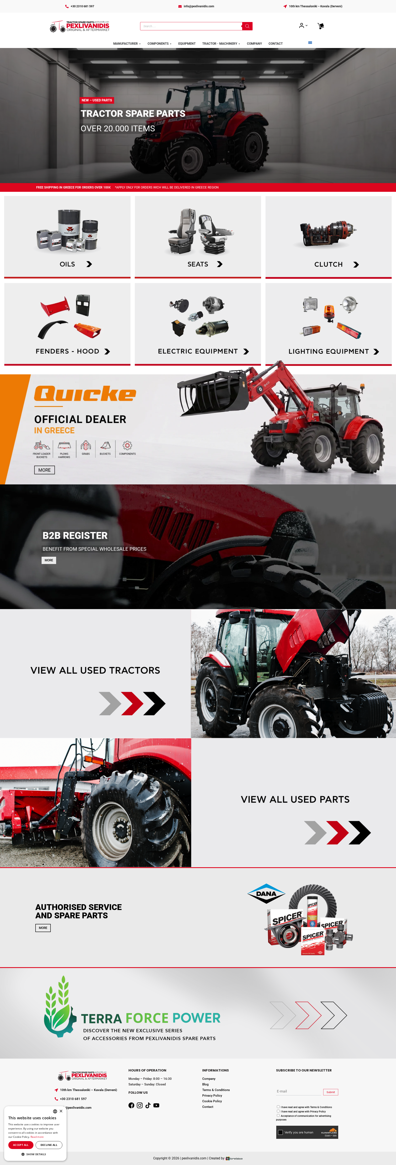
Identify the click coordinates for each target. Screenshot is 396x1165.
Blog (205, 1084)
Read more (37, 1137)
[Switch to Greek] (310, 43)
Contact (207, 1107)
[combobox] (55, 1111)
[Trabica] (234, 1158)
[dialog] (35, 1133)
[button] (35, 1154)
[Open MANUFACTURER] (140, 44)
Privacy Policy (212, 1095)
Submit (331, 1092)
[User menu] (303, 25)
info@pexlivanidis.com (199, 6)
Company (208, 1079)
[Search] (247, 26)
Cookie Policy (212, 1101)
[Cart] (320, 26)
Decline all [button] (49, 1145)
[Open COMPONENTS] (171, 44)
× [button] (60, 1111)
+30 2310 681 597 (82, 6)
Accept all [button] (21, 1145)
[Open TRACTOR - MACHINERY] (239, 44)
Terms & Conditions (216, 1090)
